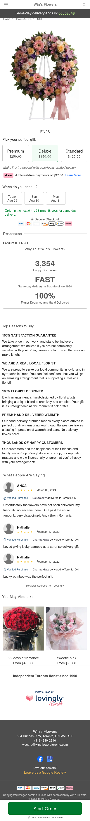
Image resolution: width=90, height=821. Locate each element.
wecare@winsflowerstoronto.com (45, 744)
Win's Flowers (45, 4)
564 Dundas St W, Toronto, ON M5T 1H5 (45, 736)
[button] (81, 811)
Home (6, 19)
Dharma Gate (41, 539)
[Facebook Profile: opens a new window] (40, 759)
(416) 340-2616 (45, 740)
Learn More (73, 175)
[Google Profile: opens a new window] (50, 759)
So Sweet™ (40, 498)
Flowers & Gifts (23, 19)
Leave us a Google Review (45, 772)
